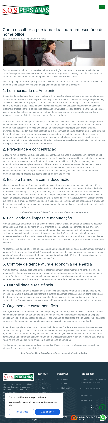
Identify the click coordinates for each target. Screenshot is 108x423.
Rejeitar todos (21, 412)
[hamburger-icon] (102, 7)
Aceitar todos (47, 412)
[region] (34, 405)
